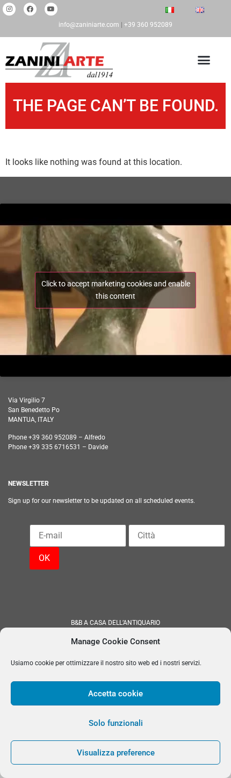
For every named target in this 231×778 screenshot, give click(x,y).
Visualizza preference (116, 753)
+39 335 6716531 (54, 447)
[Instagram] (9, 9)
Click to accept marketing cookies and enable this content (115, 289)
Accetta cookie (115, 693)
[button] (202, 60)
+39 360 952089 (148, 24)
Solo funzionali (116, 723)
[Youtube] (51, 9)
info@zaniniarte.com (89, 24)
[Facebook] (30, 9)
